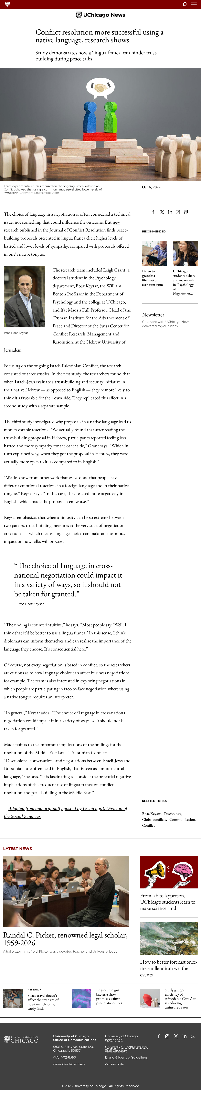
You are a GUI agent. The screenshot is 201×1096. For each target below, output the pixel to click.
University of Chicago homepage (121, 1038)
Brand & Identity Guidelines (126, 1057)
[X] (162, 212)
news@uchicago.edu (69, 1064)
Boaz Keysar (151, 813)
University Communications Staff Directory (126, 1048)
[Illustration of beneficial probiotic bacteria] (81, 998)
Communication (182, 819)
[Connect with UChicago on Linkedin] (184, 1036)
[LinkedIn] (170, 212)
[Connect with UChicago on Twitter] (176, 1036)
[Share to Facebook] (154, 212)
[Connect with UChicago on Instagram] (167, 1036)
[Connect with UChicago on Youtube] (193, 1036)
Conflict (148, 825)
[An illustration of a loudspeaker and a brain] (169, 872)
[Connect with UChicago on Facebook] (160, 1036)
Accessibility (114, 1064)
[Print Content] (186, 212)
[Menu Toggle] (194, 5)
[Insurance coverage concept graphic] (150, 998)
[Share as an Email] (178, 212)
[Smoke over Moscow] (169, 938)
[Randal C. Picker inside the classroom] (66, 891)
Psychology (173, 813)
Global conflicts (154, 819)
